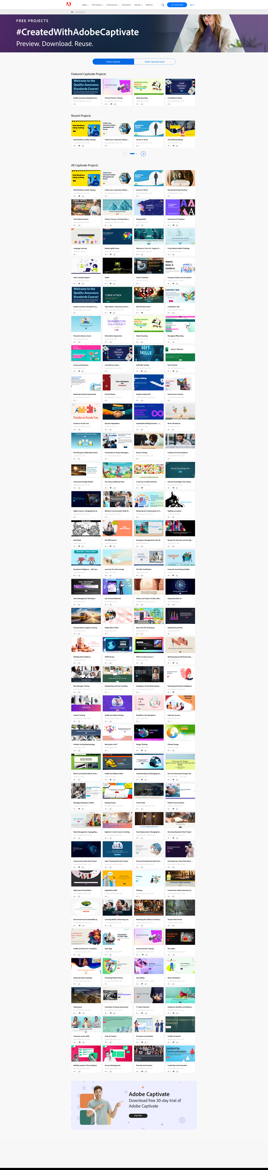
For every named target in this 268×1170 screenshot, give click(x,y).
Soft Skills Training (142, 365)
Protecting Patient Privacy (114, 978)
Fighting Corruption (174, 511)
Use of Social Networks (113, 598)
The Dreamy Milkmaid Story (115, 482)
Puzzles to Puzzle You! (81, 423)
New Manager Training (81, 686)
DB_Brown (139, 310)
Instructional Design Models (83, 482)
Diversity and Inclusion (144, 1065)
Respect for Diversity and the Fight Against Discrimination (188, 540)
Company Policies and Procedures (179, 277)
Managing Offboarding (175, 336)
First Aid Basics (110, 394)
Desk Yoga (108, 949)
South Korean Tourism (175, 394)
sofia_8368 (171, 143)
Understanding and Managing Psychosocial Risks (153, 773)
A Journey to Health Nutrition (146, 482)
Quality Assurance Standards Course (86, 98)
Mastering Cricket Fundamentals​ (84, 394)
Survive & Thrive (142, 140)
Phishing (139, 890)
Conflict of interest (174, 1036)
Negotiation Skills (111, 890)
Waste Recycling (142, 98)
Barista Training (141, 452)
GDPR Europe (109, 657)
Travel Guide (140, 803)
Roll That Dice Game (143, 307)
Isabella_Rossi (77, 222)
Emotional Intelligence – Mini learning (86, 569)
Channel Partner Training (113, 98)
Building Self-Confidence (82, 657)
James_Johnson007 (110, 222)
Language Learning (80, 248)
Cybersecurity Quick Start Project (85, 861)
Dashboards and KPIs (175, 628)
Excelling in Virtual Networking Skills (149, 686)
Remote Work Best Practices (177, 190)
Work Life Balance (174, 978)
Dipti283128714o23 (141, 397)
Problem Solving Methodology (84, 744)
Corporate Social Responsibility (178, 569)
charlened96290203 (173, 777)
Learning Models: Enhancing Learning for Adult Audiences (125, 919)
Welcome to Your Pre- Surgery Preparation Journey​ (154, 248)
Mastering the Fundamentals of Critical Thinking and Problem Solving (160, 511)
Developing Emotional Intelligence (180, 686)
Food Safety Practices (80, 219)
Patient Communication (176, 803)
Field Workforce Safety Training (84, 140)
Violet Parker (171, 193)
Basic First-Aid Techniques (145, 628)
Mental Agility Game (112, 248)
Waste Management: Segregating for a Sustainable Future (93, 832)
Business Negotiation (112, 423)
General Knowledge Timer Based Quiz (181, 482)
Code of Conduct (110, 1036)
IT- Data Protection (142, 1007)
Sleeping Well (141, 219)
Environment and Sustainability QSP (86, 919)
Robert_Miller (171, 101)
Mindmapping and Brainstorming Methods (183, 657)
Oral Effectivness (111, 540)
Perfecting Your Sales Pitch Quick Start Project (184, 861)
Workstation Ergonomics (113, 336)
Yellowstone (77, 1007)
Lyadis (138, 101)
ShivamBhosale (77, 1010)
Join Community (177, 5)
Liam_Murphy (77, 143)
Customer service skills (81, 1036)
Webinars (149, 5)
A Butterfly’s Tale (174, 307)
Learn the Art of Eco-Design (114, 569)
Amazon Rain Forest (175, 919)
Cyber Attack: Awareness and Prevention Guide (121, 307)
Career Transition (142, 277)
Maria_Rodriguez (78, 101)
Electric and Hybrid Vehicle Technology (87, 773)
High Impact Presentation (82, 890)
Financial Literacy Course (82, 336)
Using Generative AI (174, 598)
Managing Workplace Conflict (83, 803)
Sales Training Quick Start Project (116, 861)
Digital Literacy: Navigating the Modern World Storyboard (93, 511)
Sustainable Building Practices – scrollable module (154, 423)
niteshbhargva (77, 1039)
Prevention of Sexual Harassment (116, 1007)
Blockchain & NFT (111, 744)
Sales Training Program (81, 277)
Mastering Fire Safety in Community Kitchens (152, 919)
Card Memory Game (175, 98)
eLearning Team (109, 101)
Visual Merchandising (175, 140)
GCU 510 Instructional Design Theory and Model (184, 773)
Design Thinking (142, 744)
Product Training (79, 715)
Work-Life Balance (174, 423)
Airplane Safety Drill (143, 394)
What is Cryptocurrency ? (145, 657)
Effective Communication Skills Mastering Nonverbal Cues (125, 511)
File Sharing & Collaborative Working (86, 452)
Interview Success (174, 715)
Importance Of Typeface (176, 219)
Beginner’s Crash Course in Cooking (117, 832)
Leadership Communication (177, 1065)
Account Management (112, 1065)
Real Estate (77, 540)
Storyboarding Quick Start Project (179, 832)
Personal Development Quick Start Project (151, 861)
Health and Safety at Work (114, 773)
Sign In (192, 5)
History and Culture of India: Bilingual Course (152, 598)
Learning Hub (112, 5)
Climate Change (173, 744)
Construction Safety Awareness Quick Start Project (185, 890)
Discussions (126, 5)
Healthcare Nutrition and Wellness (180, 1007)
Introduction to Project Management (118, 452)
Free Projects (97, 5)
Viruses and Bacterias (80, 365)
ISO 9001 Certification (143, 569)
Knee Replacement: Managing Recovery (150, 832)
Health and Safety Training (114, 715)
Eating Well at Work (112, 628)
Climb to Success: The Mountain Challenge (120, 219)
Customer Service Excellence (178, 452)
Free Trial (138, 1115)
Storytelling (140, 978)
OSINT (107, 277)
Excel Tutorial (172, 365)
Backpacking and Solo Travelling (116, 686)
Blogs (84, 5)
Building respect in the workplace (85, 1065)
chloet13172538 (172, 368)
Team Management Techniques (84, 598)
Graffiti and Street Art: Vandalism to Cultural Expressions (93, 949)
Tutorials (137, 5)
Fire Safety (171, 949)
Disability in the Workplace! (146, 715)
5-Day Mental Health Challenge (178, 248)
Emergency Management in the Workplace (151, 540)
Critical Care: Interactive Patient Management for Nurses (124, 140)
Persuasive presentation (144, 1036)
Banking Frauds (110, 803)
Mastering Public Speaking (82, 978)
